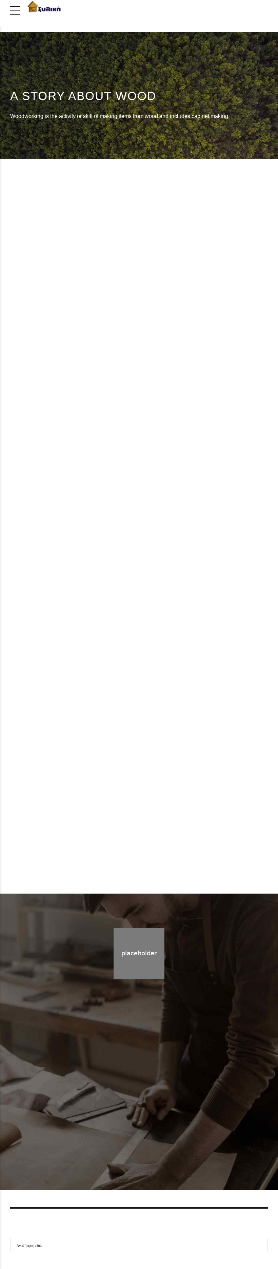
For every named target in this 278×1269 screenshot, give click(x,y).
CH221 (30, 687)
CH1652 (167, 825)
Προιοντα (149, 1122)
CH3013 (33, 410)
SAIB (220, 230)
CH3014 (167, 271)
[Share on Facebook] (147, 310)
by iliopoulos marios (212, 292)
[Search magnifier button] (260, 1245)
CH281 (163, 548)
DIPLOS (158, 230)
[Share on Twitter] (156, 310)
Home (125, 1122)
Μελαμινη (204, 243)
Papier (191, 230)
